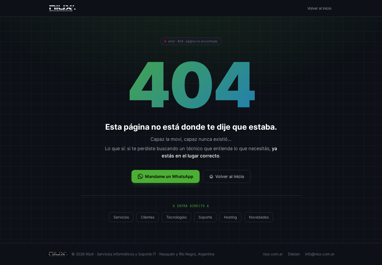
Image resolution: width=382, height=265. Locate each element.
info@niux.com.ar (319, 254)
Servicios (121, 217)
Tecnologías (176, 217)
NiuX (90, 254)
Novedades (259, 217)
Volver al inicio (319, 8)
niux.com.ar (273, 254)
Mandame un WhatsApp (169, 176)
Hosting (230, 217)
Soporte (205, 217)
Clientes (147, 217)
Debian (294, 254)
